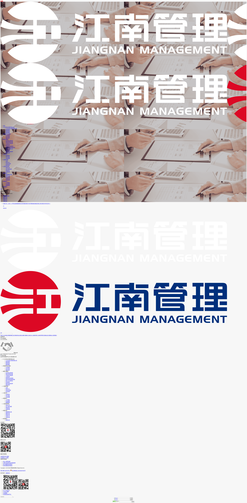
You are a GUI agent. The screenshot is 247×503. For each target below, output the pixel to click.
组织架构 (8, 129)
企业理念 (8, 155)
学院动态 (8, 170)
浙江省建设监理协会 (7, 464)
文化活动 (8, 136)
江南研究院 (5, 159)
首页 (4, 125)
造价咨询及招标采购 (10, 147)
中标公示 (8, 178)
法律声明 (3, 456)
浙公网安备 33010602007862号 (18, 470)
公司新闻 (8, 135)
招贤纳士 (5, 181)
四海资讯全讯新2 (7, 133)
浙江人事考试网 (6, 461)
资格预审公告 (9, 174)
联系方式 (8, 420)
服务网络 (8, 132)
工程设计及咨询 (9, 143)
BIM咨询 (8, 150)
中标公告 (8, 179)
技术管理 (8, 165)
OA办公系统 (6, 491)
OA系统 (6, 457)
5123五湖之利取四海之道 (8, 127)
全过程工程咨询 (9, 140)
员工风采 (8, 156)
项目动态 (8, 138)
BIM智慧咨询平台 (7, 494)
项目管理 (8, 152)
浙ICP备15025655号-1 (5, 470)
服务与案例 (5, 139)
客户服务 (7, 456)
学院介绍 (8, 167)
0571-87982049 (6, 490)
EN (1, 189)
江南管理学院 (6, 166)
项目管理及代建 (9, 142)
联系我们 (5, 186)
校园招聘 (8, 185)
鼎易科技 (8, 473)
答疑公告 (8, 177)
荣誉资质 (8, 131)
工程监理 (8, 144)
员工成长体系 (9, 169)
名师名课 (8, 171)
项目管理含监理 (9, 151)
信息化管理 (8, 163)
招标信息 (5, 173)
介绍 (7, 161)
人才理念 (8, 182)
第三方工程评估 (9, 148)
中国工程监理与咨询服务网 (9, 462)
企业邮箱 (3, 457)
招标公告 (8, 175)
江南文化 (5, 154)
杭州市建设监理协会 (7, 465)
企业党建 (8, 158)
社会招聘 (8, 184)
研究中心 (8, 162)
